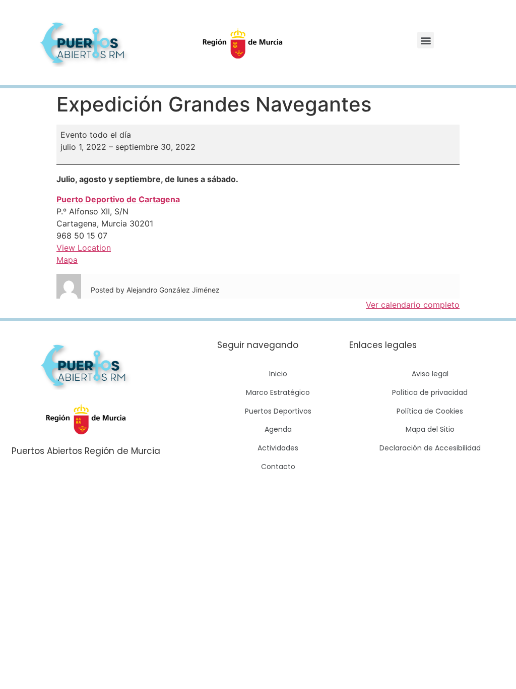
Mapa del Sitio (430, 429)
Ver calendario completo (413, 305)
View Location (83, 248)
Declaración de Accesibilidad (430, 448)
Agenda (278, 429)
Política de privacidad (430, 392)
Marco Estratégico (278, 392)
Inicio (278, 374)
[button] (425, 40)
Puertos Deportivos (278, 411)
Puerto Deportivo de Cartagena (118, 199)
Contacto (278, 467)
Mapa (67, 260)
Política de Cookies (430, 411)
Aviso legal (430, 374)
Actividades (277, 448)
